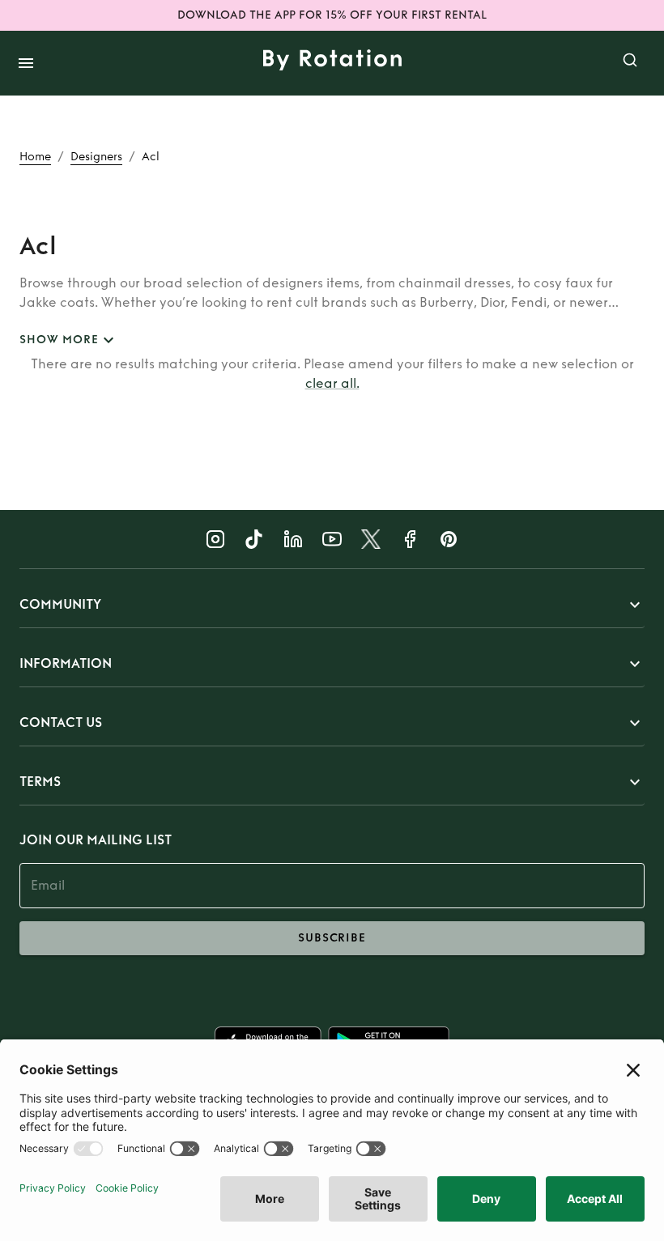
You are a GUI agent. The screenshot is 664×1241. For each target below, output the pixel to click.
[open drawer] (26, 63)
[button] (332, 604)
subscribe (332, 938)
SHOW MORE (59, 339)
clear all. (332, 383)
